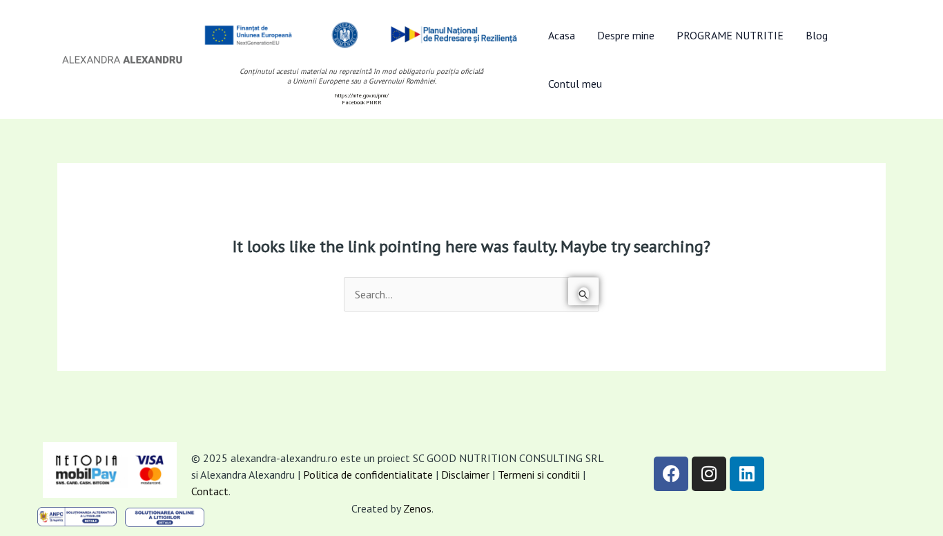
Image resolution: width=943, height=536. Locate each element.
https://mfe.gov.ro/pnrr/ (362, 95)
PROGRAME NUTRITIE (730, 35)
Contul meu (575, 83)
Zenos (417, 508)
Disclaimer (465, 474)
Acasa (561, 35)
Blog (817, 35)
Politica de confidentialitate (368, 474)
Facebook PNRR (362, 102)
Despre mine (625, 35)
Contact (210, 491)
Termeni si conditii (540, 474)
